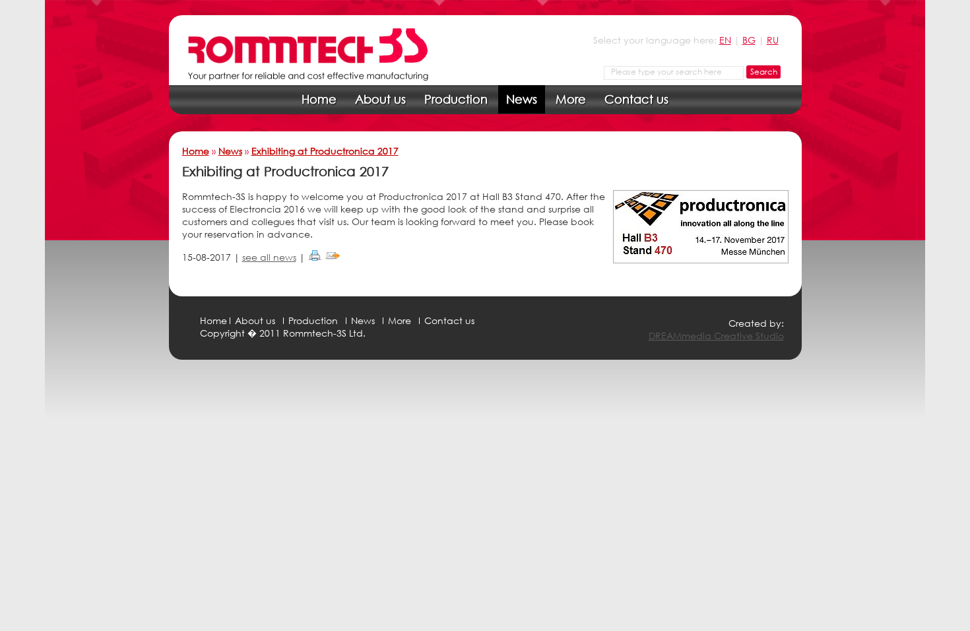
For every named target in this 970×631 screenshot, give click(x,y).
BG (749, 40)
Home (319, 99)
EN (725, 40)
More (571, 99)
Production (456, 99)
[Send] (332, 257)
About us (380, 99)
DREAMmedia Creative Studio (716, 335)
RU (773, 40)
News (521, 99)
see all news (269, 257)
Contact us (636, 99)
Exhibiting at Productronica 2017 (325, 151)
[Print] (314, 257)
